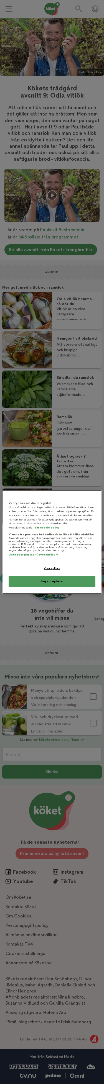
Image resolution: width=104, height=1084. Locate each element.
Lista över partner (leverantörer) (33, 554)
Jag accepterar (52, 581)
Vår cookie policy (47, 527)
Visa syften (52, 568)
